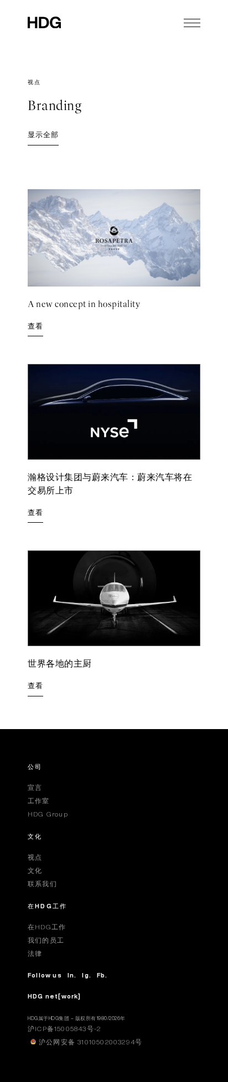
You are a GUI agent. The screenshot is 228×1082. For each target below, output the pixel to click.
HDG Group (48, 814)
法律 (35, 953)
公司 (35, 766)
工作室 (39, 800)
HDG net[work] (54, 996)
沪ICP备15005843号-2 (64, 1028)
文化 (35, 836)
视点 (35, 857)
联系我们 (42, 883)
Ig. (86, 975)
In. (72, 975)
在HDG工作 (47, 906)
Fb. (102, 975)
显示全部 (43, 134)
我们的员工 (46, 940)
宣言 (35, 787)
